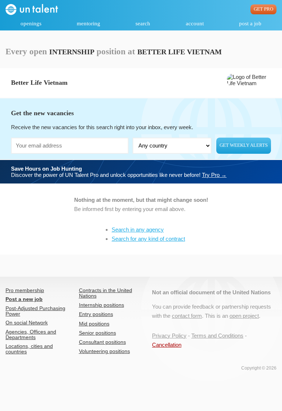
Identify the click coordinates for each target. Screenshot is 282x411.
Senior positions (97, 333)
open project (244, 316)
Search (142, 23)
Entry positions (96, 314)
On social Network (27, 322)
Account (195, 23)
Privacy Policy (169, 335)
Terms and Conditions (217, 335)
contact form (187, 316)
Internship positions (101, 305)
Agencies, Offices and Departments (31, 334)
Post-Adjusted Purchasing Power (35, 311)
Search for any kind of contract (148, 239)
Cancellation (166, 345)
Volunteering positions (104, 351)
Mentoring (88, 23)
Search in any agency (138, 229)
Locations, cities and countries (29, 348)
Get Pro (263, 9)
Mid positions (94, 324)
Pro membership (25, 290)
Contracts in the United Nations (105, 293)
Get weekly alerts (244, 145)
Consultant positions (102, 342)
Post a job (250, 23)
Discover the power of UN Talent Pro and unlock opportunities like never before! (119, 172)
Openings (31, 23)
